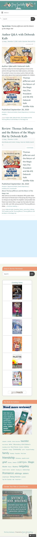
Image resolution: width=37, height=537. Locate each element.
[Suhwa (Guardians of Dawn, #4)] (17, 333)
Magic (31, 462)
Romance (8, 473)
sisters (26, 473)
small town (5, 477)
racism (13, 470)
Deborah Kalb (16, 117)
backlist (25, 441)
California (5, 449)
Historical (22, 142)
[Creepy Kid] (17, 316)
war (13, 479)
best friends (5, 444)
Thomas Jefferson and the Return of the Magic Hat (15, 119)
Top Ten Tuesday (7, 479)
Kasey (5, 41)
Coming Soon (17, 283)
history (21, 209)
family (5, 453)
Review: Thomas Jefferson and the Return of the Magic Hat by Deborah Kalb (18, 132)
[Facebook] (23, 3)
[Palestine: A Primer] (17, 368)
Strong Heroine (15, 477)
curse (23, 449)
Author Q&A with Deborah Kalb (18, 36)
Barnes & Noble (12, 112)
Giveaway (18, 458)
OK (32, 19)
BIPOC (11, 444)
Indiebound (5, 188)
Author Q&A (9, 117)
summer (23, 477)
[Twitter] (26, 3)
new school (27, 209)
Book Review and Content (8, 142)
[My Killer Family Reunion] (17, 385)
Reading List (19, 469)
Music (10, 466)
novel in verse (6, 469)
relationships (26, 470)
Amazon (4, 112)
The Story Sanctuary (9, 532)
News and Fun (31, 41)
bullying (26, 447)
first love (23, 453)
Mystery (15, 466)
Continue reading (13, 206)
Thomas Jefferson (18, 211)
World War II (18, 479)
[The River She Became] (17, 299)
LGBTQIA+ (22, 462)
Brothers (21, 447)
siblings (32, 209)
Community (17, 449)
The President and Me (26, 117)
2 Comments (30, 147)
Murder (4, 466)
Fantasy (18, 142)
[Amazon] (34, 3)
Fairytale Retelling (30, 449)
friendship (16, 209)
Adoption (4, 441)
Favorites (17, 453)
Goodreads (13, 188)
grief (4, 462)
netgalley (24, 466)
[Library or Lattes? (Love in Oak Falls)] (17, 350)
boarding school (6, 447)
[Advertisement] (18, 238)
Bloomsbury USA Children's (21, 444)
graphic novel (25, 458)
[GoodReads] (31, 3)
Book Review (14, 447)
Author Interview (22, 41)
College (10, 449)
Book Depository (23, 112)
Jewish (14, 462)
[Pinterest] (28, 3)
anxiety (9, 441)
